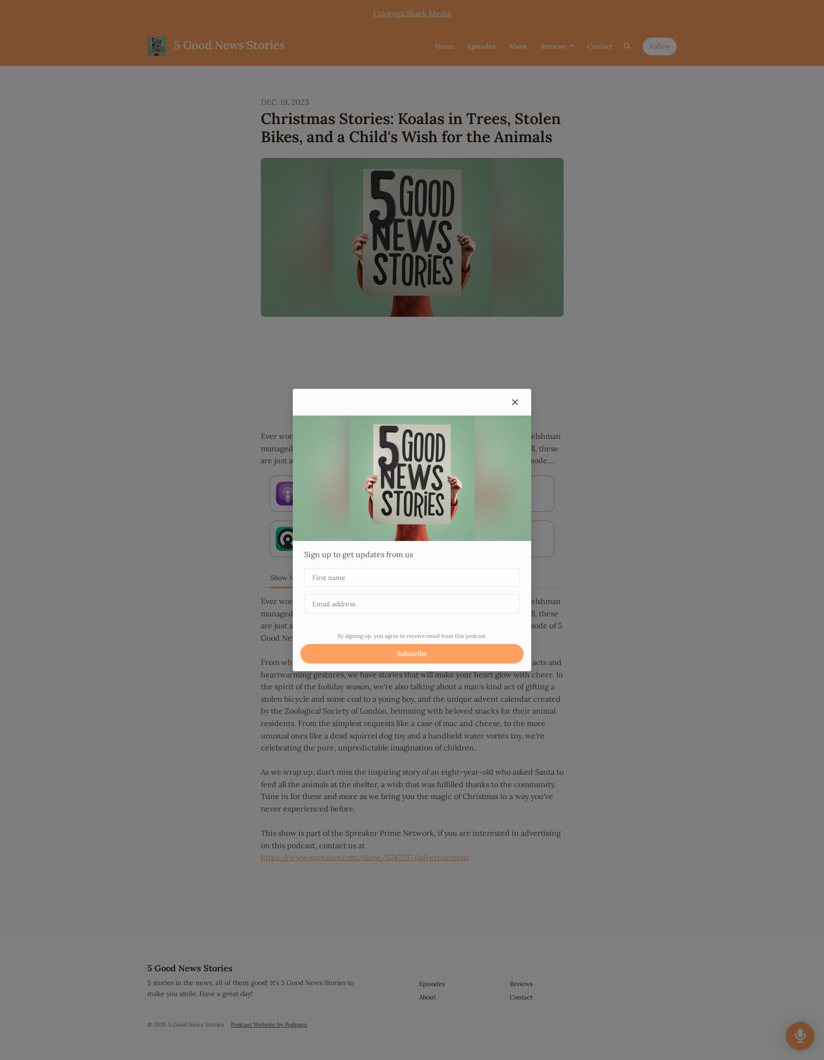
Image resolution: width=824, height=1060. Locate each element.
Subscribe (412, 653)
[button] (515, 402)
